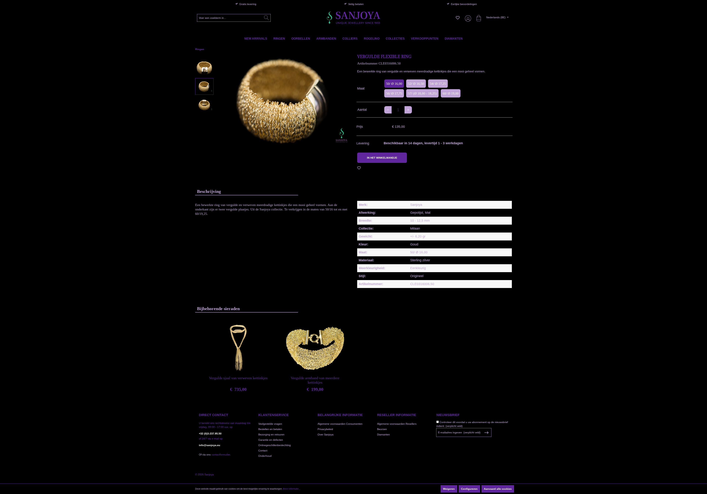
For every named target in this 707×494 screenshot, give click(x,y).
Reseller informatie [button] (396, 415)
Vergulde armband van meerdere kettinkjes (315, 380)
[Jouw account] (467, 17)
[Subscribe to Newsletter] (486, 432)
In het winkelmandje (382, 157)
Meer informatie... (291, 489)
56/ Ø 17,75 (394, 93)
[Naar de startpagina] (353, 18)
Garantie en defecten (270, 439)
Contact (262, 450)
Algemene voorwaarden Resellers (396, 423)
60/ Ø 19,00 (451, 93)
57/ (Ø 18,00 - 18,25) (422, 93)
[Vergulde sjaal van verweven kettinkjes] (238, 348)
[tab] (246, 191)
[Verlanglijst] (457, 17)
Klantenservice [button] (273, 415)
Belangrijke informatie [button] (340, 415)
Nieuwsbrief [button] (448, 415)
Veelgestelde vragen (270, 423)
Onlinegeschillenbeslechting (274, 445)
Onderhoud (265, 455)
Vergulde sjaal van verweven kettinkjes (238, 378)
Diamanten (383, 434)
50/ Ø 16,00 (394, 83)
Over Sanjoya (325, 434)
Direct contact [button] (213, 415)
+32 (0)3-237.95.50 (210, 433)
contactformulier (220, 454)
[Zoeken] (266, 18)
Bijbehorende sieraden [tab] (218, 308)
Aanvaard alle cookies (498, 488)
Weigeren (449, 488)
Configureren (469, 488)
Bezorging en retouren (271, 434)
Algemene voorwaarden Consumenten (340, 423)
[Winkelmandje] (477, 17)
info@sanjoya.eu (209, 445)
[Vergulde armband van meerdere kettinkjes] (315, 348)
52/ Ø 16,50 (416, 83)
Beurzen (382, 429)
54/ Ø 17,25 (438, 83)
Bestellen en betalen (270, 429)
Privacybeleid (325, 429)
